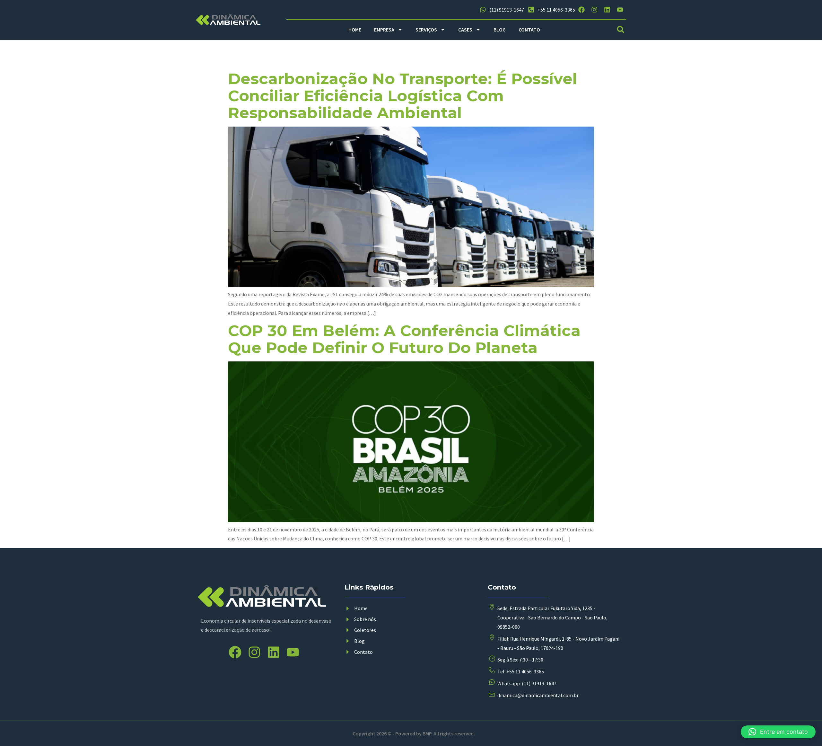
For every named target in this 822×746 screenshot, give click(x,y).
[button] (621, 29)
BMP (427, 733)
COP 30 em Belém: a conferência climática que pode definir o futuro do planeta (404, 339)
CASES (465, 29)
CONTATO (529, 29)
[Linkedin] (607, 9)
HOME (354, 29)
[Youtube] (620, 9)
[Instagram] (594, 9)
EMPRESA (384, 29)
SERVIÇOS (426, 29)
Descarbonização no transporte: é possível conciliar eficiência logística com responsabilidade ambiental (402, 95)
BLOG (500, 29)
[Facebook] (581, 9)
